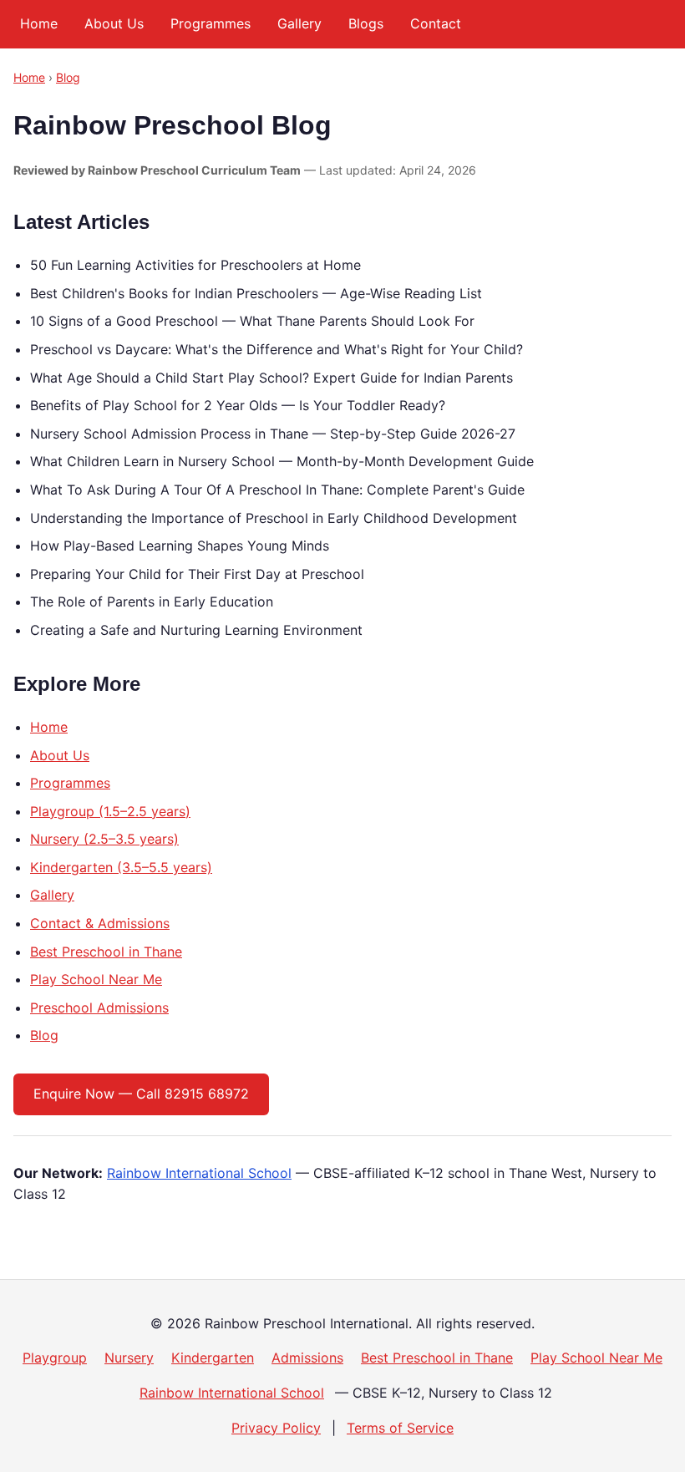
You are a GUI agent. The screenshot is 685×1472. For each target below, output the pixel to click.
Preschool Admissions (99, 1007)
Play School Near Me (96, 979)
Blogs (365, 23)
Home (39, 23)
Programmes (210, 23)
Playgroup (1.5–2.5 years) (110, 811)
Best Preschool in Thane (106, 951)
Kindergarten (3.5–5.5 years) (121, 867)
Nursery (129, 1357)
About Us (114, 23)
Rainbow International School (199, 1173)
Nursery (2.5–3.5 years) (104, 838)
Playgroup (55, 1357)
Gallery (299, 23)
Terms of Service (400, 1427)
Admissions (307, 1357)
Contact (435, 23)
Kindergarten (212, 1357)
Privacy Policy (276, 1427)
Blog (68, 77)
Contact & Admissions (100, 923)
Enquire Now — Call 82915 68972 (141, 1093)
